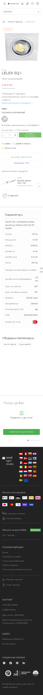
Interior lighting (15, 22)
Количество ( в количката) (15, 130)
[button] (4, 3)
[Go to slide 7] (39, 440)
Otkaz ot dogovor (10, 565)
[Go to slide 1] (28, 440)
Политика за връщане (13, 561)
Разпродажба (25, 344)
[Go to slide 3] (31, 440)
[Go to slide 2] (29, 440)
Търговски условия (11, 557)
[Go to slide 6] (37, 440)
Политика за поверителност (17, 569)
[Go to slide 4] (33, 440)
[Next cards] (10, 440)
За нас (5, 552)
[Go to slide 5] (35, 440)
